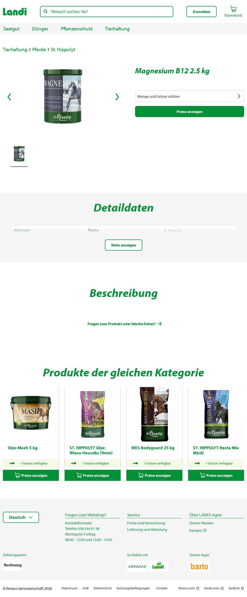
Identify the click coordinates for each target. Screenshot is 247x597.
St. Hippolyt (63, 49)
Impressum (70, 588)
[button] (201, 11)
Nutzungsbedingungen (133, 588)
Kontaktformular (78, 522)
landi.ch (234, 588)
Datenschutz (103, 588)
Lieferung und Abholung (147, 529)
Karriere (195, 530)
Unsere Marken (201, 522)
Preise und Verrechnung (146, 522)
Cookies (162, 588)
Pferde (39, 49)
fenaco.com (186, 588)
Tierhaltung (15, 49)
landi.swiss (212, 588)
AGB (85, 588)
